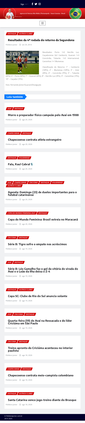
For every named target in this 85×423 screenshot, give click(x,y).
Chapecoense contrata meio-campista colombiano (40, 375)
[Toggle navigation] (43, 23)
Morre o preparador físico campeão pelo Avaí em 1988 (43, 115)
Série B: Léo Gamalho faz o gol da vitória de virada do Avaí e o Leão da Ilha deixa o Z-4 (43, 270)
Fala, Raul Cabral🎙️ (20, 164)
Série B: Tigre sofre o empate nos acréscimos (37, 244)
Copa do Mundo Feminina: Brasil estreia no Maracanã (43, 219)
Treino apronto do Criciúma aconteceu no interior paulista (40, 349)
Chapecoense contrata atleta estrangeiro (34, 139)
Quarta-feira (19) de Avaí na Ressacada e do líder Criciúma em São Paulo (40, 322)
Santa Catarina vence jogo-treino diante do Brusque (42, 400)
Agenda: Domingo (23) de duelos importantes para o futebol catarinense (42, 193)
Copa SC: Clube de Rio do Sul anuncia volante (37, 296)
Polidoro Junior (11, 45)
